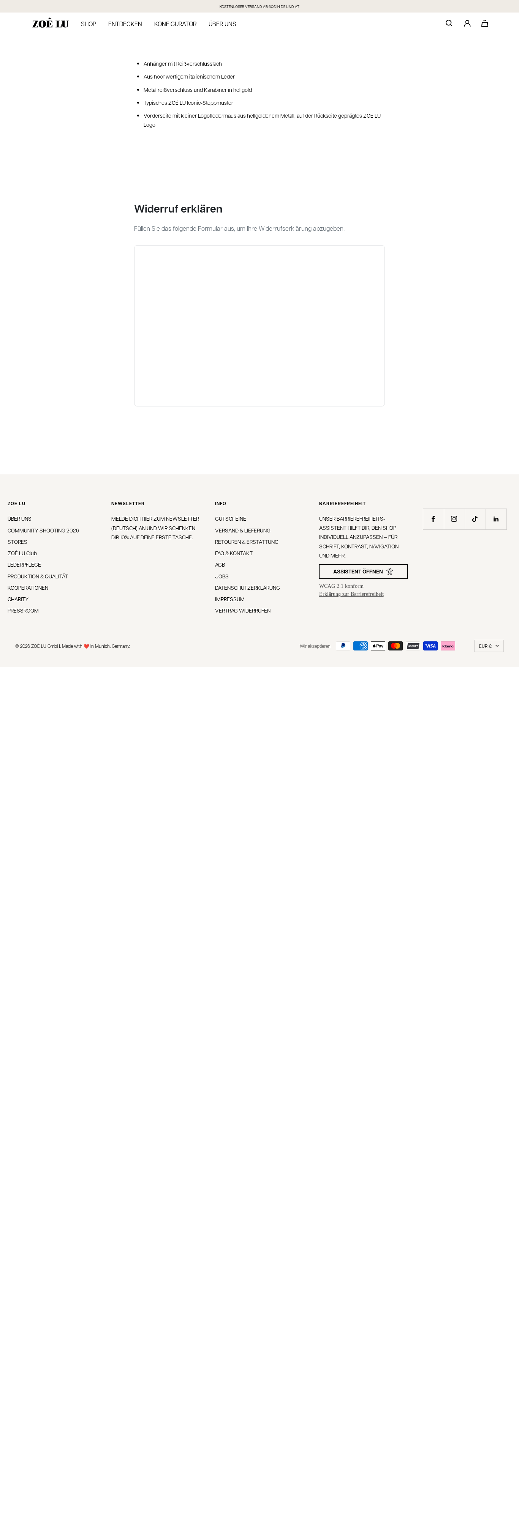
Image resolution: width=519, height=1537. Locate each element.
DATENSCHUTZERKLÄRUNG (247, 587)
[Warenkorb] (485, 23)
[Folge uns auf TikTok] (475, 519)
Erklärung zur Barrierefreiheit (351, 594)
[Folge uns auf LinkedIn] (496, 519)
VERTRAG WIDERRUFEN (243, 610)
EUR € (485, 646)
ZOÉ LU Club (22, 553)
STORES (17, 541)
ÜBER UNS (20, 518)
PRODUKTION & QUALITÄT (38, 576)
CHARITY (18, 598)
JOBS (222, 576)
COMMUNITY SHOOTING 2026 (43, 530)
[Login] (467, 23)
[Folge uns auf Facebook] (433, 519)
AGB (220, 564)
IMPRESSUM (230, 598)
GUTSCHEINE (230, 518)
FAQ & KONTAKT (234, 553)
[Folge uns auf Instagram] (454, 519)
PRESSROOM (23, 610)
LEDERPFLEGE (24, 564)
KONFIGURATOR (175, 24)
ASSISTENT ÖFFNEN (358, 571)
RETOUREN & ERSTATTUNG (246, 541)
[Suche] (449, 23)
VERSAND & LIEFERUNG (243, 530)
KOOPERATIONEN (28, 587)
